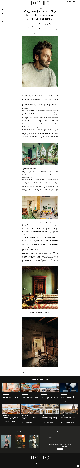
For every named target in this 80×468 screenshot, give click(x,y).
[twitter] (3, 17)
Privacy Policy (64, 446)
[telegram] (3, 22)
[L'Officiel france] (40, 3)
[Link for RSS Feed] (43, 463)
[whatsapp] (3, 19)
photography (35, 373)
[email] (3, 9)
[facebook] (3, 11)
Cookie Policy (45, 466)
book (45, 373)
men (40, 373)
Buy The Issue (69, 1)
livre (42, 373)
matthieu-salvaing (26, 373)
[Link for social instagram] (41, 463)
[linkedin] (3, 15)
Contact (33, 466)
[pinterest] (3, 13)
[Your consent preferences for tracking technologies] (78, 466)
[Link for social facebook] (38, 463)
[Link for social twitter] (36, 463)
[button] (38, 441)
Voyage (40, 8)
